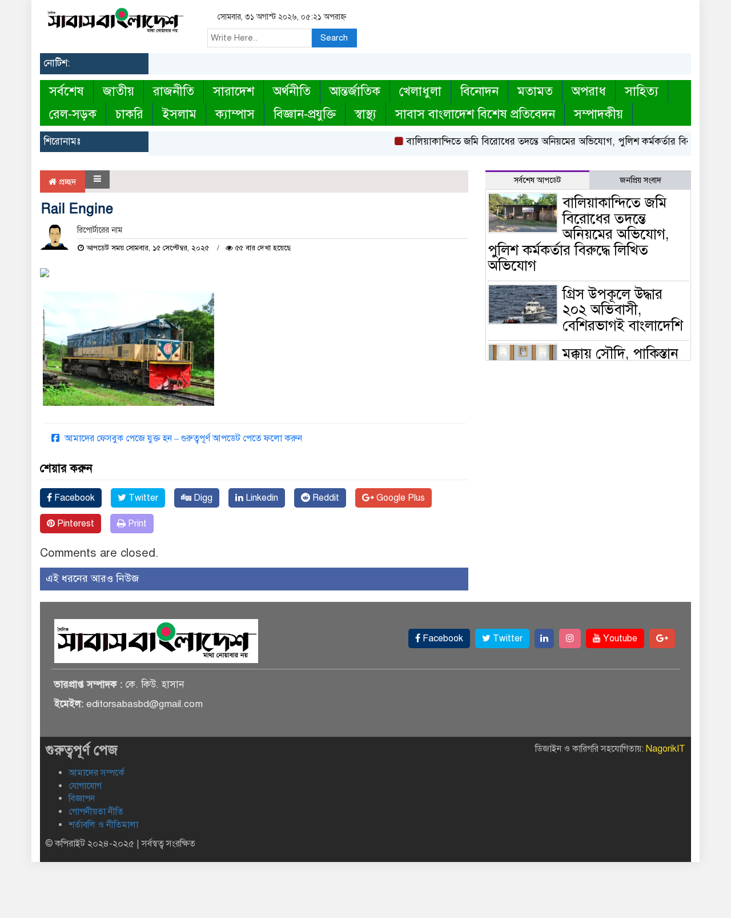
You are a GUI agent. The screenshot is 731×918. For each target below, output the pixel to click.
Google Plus (399, 498)
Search (334, 38)
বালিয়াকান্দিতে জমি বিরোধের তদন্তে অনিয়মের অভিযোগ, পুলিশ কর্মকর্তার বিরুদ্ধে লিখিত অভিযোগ (578, 234)
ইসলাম (179, 114)
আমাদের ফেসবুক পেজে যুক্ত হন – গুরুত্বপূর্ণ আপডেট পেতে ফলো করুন (182, 438)
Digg (201, 498)
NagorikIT (665, 749)
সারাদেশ (233, 91)
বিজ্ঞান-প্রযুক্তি (305, 114)
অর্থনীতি (292, 91)
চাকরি (129, 114)
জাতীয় (118, 91)
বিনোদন (479, 91)
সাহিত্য (641, 91)
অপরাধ (589, 91)
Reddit (324, 498)
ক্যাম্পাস (235, 114)
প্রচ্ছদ (67, 182)
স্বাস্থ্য (365, 114)
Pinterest (74, 523)
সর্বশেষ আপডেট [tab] (537, 180)
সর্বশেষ (66, 91)
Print (136, 523)
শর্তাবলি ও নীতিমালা (103, 825)
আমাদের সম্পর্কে (96, 773)
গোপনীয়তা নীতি (96, 811)
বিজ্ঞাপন (82, 798)
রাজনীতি (173, 91)
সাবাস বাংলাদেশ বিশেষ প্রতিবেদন (475, 114)
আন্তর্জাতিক (355, 91)
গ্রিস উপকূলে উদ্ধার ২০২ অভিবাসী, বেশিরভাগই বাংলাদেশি (623, 309)
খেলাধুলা (420, 91)
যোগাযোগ (85, 786)
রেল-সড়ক (73, 114)
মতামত (535, 91)
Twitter (142, 498)
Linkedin (260, 498)
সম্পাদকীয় (598, 114)
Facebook (73, 498)
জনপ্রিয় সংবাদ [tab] (640, 180)
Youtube (619, 638)
